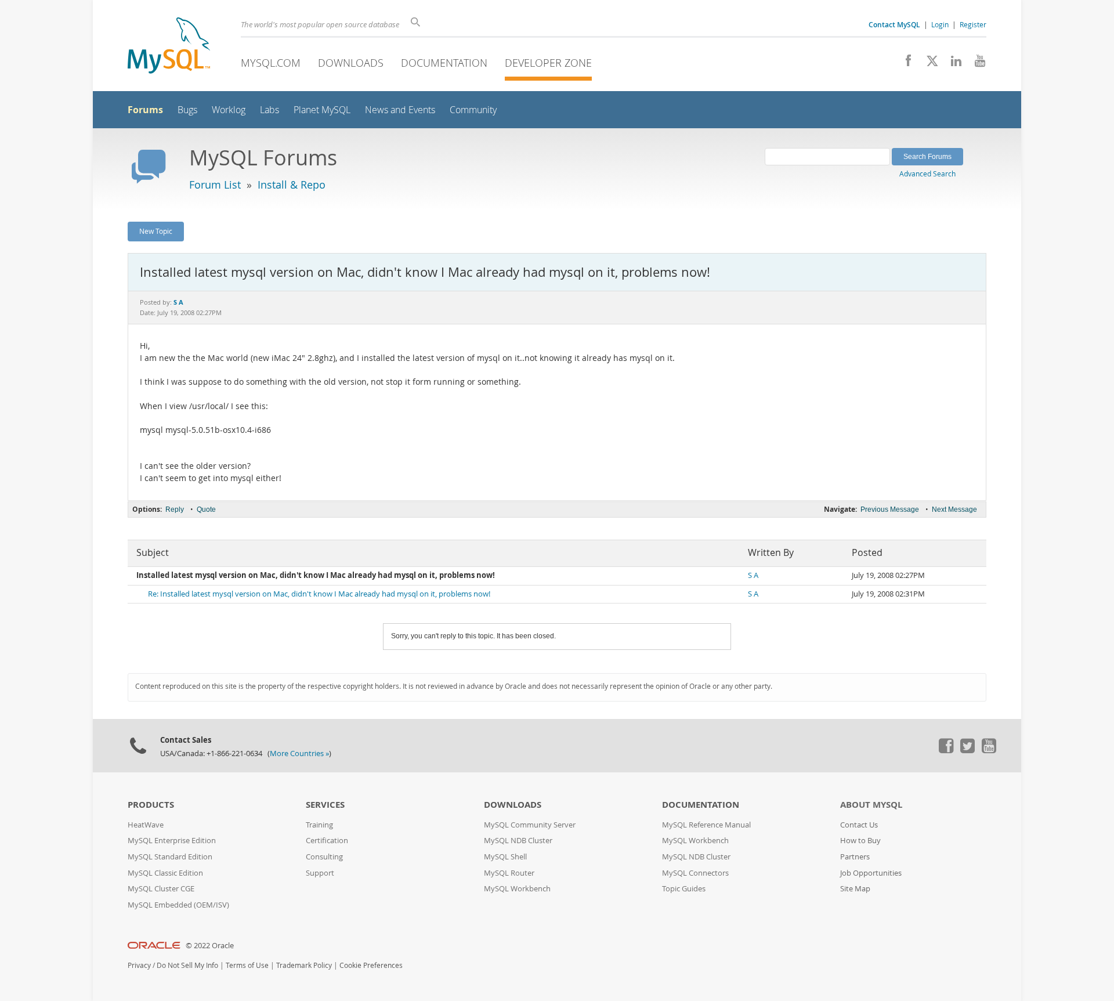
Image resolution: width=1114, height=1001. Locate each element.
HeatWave (146, 825)
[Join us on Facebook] (904, 63)
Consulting (324, 857)
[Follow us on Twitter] (967, 750)
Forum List (215, 184)
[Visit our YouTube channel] (975, 63)
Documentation (444, 63)
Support (320, 873)
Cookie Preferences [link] (371, 965)
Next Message (954, 509)
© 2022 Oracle (210, 946)
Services (325, 804)
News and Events (400, 110)
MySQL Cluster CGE (161, 889)
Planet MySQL (322, 110)
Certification (327, 840)
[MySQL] (169, 47)
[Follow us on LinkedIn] (952, 63)
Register (973, 24)
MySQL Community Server (530, 825)
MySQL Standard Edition (170, 857)
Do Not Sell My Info (187, 965)
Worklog (228, 110)
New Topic (155, 231)
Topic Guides (684, 889)
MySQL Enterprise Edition (172, 840)
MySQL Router (509, 873)
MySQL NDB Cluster (518, 840)
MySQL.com (271, 63)
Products (151, 804)
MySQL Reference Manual (706, 825)
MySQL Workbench (517, 889)
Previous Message (889, 509)
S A (753, 575)
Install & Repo (291, 184)
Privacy (139, 965)
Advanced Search (927, 173)
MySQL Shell (505, 857)
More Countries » (299, 753)
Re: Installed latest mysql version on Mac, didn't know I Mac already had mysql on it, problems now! (319, 594)
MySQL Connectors (695, 873)
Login (940, 24)
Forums (145, 109)
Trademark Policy (304, 965)
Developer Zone (548, 63)
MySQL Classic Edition (165, 873)
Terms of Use (247, 965)
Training (319, 825)
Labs (269, 110)
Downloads (351, 63)
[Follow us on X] (928, 63)
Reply (174, 509)
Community (473, 110)
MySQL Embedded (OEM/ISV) (178, 905)
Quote (206, 509)
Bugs (187, 110)
